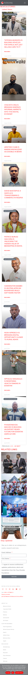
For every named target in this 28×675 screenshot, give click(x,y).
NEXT (18, 446)
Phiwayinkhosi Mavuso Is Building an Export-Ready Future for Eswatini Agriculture (13, 429)
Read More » (7, 51)
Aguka (4, 640)
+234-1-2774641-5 (8, 592)
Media (4, 649)
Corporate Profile (7, 609)
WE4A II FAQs (6, 635)
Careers (5, 658)
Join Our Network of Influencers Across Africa (12, 596)
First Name (5, 558)
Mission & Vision (7, 606)
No (13, 672)
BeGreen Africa (6, 638)
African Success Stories (8, 629)
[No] (26, 669)
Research (5, 652)
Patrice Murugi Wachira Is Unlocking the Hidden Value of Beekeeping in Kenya (13, 241)
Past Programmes (7, 626)
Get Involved (6, 617)
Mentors (5, 614)
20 (15, 446)
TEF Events (5, 620)
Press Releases (7, 655)
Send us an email (6, 594)
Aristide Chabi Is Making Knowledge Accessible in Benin (13, 149)
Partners (5, 611)
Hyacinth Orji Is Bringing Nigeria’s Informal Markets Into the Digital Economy (12, 109)
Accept (8, 672)
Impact (4, 632)
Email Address (6, 552)
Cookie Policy (19, 672)
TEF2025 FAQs (6, 647)
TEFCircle (5, 661)
